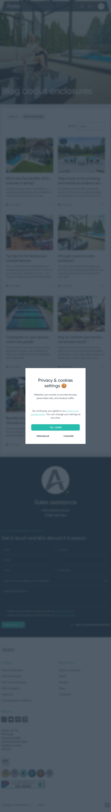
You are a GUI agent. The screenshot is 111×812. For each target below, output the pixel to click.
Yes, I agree (56, 427)
